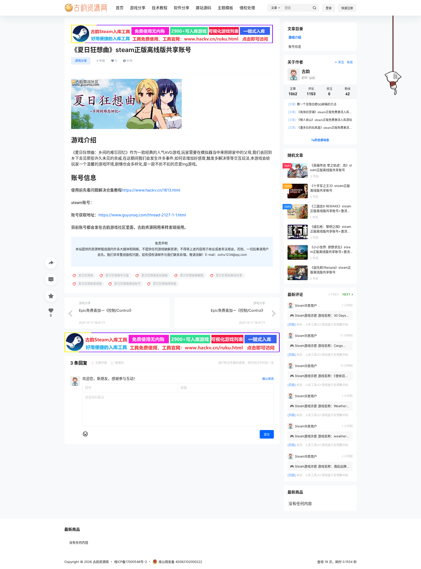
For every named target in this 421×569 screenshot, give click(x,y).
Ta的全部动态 (320, 140)
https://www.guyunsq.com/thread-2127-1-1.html (142, 214)
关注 (341, 62)
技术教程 (159, 7)
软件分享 (181, 7)
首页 (120, 7)
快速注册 (347, 8)
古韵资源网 (100, 562)
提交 (267, 434)
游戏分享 (137, 7)
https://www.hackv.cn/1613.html (151, 190)
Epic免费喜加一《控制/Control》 (106, 310)
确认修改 (268, 379)
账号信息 (294, 46)
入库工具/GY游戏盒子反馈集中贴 (326, 324)
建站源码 (203, 7)
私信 (350, 62)
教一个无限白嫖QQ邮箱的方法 (312, 104)
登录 (329, 8)
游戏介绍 (294, 37)
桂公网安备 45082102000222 (180, 562)
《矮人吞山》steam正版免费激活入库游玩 (320, 120)
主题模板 (225, 7)
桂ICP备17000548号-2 (130, 562)
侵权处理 (247, 7)
